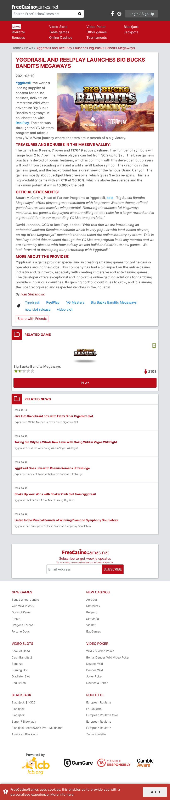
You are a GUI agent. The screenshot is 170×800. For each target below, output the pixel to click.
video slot (65, 309)
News (16, 27)
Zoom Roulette (96, 734)
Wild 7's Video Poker (100, 651)
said (110, 198)
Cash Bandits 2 (22, 657)
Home (16, 48)
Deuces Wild (94, 663)
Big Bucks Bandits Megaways (114, 302)
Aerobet (91, 599)
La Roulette (94, 709)
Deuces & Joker (97, 683)
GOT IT (154, 792)
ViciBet (91, 625)
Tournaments (96, 37)
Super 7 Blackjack (24, 721)
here (70, 794)
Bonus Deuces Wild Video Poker (107, 657)
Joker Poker (94, 676)
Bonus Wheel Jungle (25, 599)
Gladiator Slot (21, 676)
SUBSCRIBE (113, 569)
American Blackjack (25, 734)
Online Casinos (60, 37)
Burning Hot (20, 670)
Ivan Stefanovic (33, 294)
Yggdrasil (23, 83)
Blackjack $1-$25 (23, 702)
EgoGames (93, 631)
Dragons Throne (22, 625)
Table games (59, 32)
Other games (96, 32)
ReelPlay (22, 123)
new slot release (37, 309)
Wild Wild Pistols (23, 606)
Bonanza (17, 663)
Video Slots (58, 27)
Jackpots (131, 32)
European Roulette (98, 702)
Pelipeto (91, 612)
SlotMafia (92, 618)
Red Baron (19, 683)
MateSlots (93, 606)
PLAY (85, 383)
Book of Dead (21, 651)
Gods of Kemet (22, 612)
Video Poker (96, 27)
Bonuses (18, 37)
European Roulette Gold (102, 715)
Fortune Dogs (21, 631)
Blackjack (131, 27)
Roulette (18, 32)
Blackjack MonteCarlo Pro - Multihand (37, 727)
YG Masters (75, 302)
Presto (16, 618)
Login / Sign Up (142, 14)
